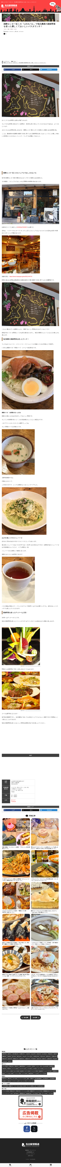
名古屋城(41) (52, 1078)
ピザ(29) (35, 1068)
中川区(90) (33, 1058)
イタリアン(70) (22, 1068)
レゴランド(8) (31, 1081)
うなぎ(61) (28, 1066)
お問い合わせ (30, 1155)
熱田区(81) (22, 1058)
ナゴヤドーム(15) (15, 1081)
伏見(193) (39, 1053)
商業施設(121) (46, 1091)
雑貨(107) (32, 1091)
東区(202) (48, 1056)
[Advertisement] (31, 48)
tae (6, 33)
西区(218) (4, 1058)
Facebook (13, 801)
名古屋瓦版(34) (40, 1086)
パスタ (15, 29)
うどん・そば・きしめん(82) (42, 1066)
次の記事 (35, 1017)
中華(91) (9, 1068)
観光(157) (4, 1078)
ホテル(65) (15, 1078)
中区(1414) (42, 1056)
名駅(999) (4, 1053)
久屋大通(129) (15, 1053)
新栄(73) (55, 1053)
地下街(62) (16, 1093)
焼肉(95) (41, 1071)
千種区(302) (54, 1056)
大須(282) (28, 1053)
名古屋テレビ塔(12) (6, 1081)
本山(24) (24, 1056)
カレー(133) (16, 1071)
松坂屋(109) (28, 1093)
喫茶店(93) (31, 1073)
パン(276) (36, 1073)
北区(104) (10, 1058)
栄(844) (9, 1053)
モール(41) (53, 1091)
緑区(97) (10, 1061)
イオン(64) (50, 1093)
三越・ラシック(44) (43, 1093)
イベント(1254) (5, 1091)
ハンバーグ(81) (34, 1071)
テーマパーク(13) (22, 1078)
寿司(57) (16, 1066)
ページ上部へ (30, 1166)
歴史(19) (9, 1078)
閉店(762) (18, 1091)
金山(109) (33, 1053)
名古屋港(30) (45, 1078)
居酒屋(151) (55, 1071)
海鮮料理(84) (22, 1066)
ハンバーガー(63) (47, 1071)
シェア (13, 69)
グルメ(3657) (5, 1066)
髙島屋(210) (22, 1093)
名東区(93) (49, 1058)
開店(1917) (12, 1091)
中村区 (11, 29)
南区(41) (44, 1058)
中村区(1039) (36, 1056)
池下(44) (14, 1056)
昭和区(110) (15, 1058)
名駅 (8, 29)
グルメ (5, 29)
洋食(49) (4, 1068)
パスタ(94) (29, 1068)
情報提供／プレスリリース (30, 1150)
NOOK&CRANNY (22, 227)
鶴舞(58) (4, 1056)
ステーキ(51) (27, 1071)
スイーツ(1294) (43, 1073)
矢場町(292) (22, 1053)
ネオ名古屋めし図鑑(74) (7, 1086)
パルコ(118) (35, 1093)
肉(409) (22, 1071)
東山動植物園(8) (38, 1078)
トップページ (10, 1166)
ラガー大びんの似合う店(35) (20, 1086)
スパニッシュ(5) (47, 1068)
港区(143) (39, 1058)
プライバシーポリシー (30, 1153)
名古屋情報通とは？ (30, 1152)
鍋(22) (3, 1073)
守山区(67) (55, 1058)
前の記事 (26, 1017)
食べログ (13, 800)
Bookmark (49, 69)
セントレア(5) (24, 1081)
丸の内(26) (44, 1053)
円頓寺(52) (50, 1053)
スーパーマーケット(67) (7, 1093)
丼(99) (33, 1066)
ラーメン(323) (15, 1068)
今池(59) (9, 1056)
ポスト (31, 69)
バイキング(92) (18, 1073)
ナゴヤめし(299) (9, 1073)
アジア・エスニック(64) (7, 1071)
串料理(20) (51, 1066)
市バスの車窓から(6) (31, 1086)
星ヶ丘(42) (30, 1056)
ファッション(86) (25, 1091)
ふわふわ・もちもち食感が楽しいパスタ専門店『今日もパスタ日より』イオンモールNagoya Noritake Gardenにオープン (44, 976)
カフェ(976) (24, 1073)
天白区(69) (4, 1061)
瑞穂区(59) (27, 1058)
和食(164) (11, 1066)
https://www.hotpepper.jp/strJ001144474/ (20, 276)
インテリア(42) (39, 1091)
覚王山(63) (19, 1056)
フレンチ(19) (40, 1068)
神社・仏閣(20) (30, 1078)
